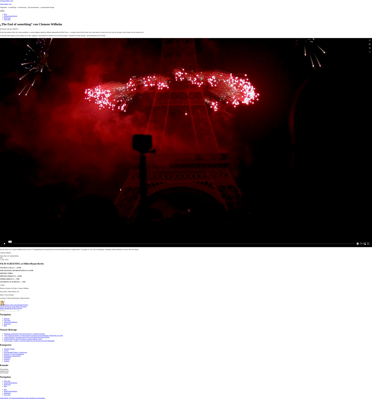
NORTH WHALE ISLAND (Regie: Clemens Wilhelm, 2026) (23, 339)
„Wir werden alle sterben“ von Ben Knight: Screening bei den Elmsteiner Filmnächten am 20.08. (33, 335)
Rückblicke (7, 357)
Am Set (6, 350)
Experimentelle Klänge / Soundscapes (15, 352)
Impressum (7, 18)
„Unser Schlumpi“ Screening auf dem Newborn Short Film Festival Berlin (26, 337)
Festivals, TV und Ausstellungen (14, 354)
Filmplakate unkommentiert (12, 356)
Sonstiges (7, 359)
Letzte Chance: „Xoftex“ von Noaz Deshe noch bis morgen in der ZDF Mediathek (29, 341)
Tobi (6, 305)
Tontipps (6, 361)
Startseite (6, 318)
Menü (2, 11)
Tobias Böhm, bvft (5, 4)
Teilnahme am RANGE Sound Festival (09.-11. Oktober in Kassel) (24, 334)
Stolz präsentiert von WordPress (35, 398)
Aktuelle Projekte (22, 305)
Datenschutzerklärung (10, 16)
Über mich (7, 19)
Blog (5, 14)
